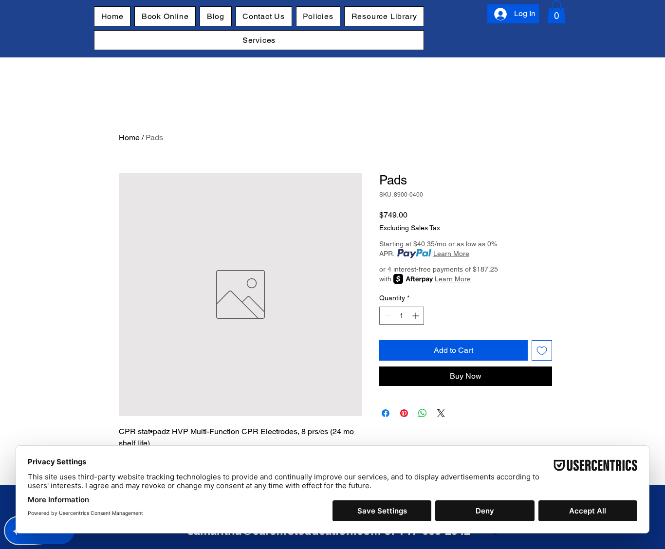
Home (129, 137)
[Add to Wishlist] (542, 350)
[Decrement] (387, 315)
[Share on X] (441, 413)
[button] (556, 11)
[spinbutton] (401, 315)
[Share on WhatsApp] (422, 413)
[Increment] (416, 315)
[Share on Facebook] (385, 413)
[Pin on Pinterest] (404, 413)
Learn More (451, 253)
